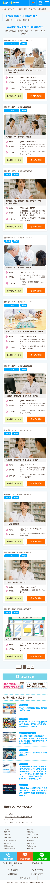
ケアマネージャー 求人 (33, 837)
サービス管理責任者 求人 (10, 840)
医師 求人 (6, 829)
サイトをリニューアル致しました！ (18, 822)
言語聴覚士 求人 (8, 846)
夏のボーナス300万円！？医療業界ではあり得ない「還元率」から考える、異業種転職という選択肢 (33, 724)
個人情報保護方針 (37, 874)
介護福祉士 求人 (8, 837)
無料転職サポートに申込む (25, 881)
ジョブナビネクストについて (12, 864)
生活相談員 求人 (31, 840)
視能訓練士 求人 (31, 846)
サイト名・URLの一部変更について (18, 817)
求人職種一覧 (37, 863)
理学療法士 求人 (8, 843)
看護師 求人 (7, 832)
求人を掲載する (37, 870)
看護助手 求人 (7, 834)
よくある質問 (27, 677)
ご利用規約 (12, 874)
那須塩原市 (42, 9)
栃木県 (33, 9)
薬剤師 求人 (30, 829)
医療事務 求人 (30, 848)
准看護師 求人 (30, 832)
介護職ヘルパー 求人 (32, 834)
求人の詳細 (37, 96)
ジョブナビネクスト (9, 9)
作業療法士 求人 (31, 843)
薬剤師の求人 (23, 9)
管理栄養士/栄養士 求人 (10, 848)
